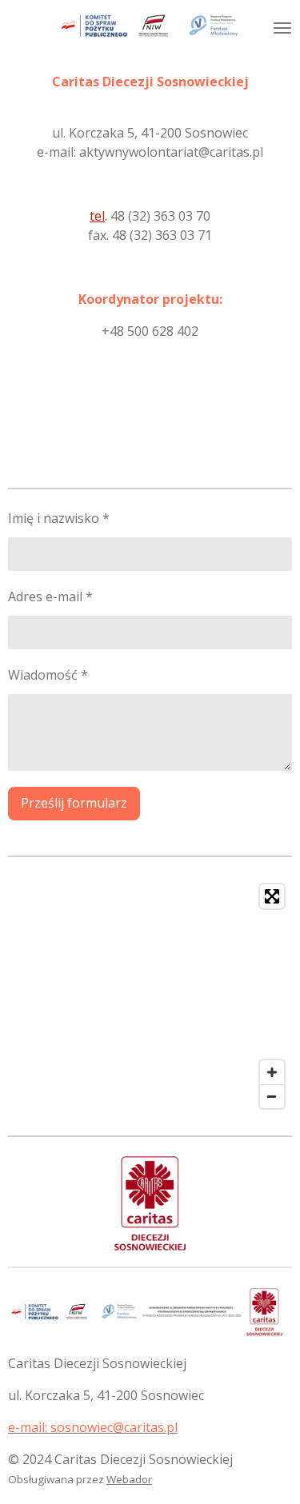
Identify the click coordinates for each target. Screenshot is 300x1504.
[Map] (150, 996)
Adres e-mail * (50, 596)
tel (97, 216)
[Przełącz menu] (282, 28)
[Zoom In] (272, 1072)
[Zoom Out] (272, 1096)
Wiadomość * (48, 675)
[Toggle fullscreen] (272, 896)
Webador (129, 1479)
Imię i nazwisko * (59, 518)
